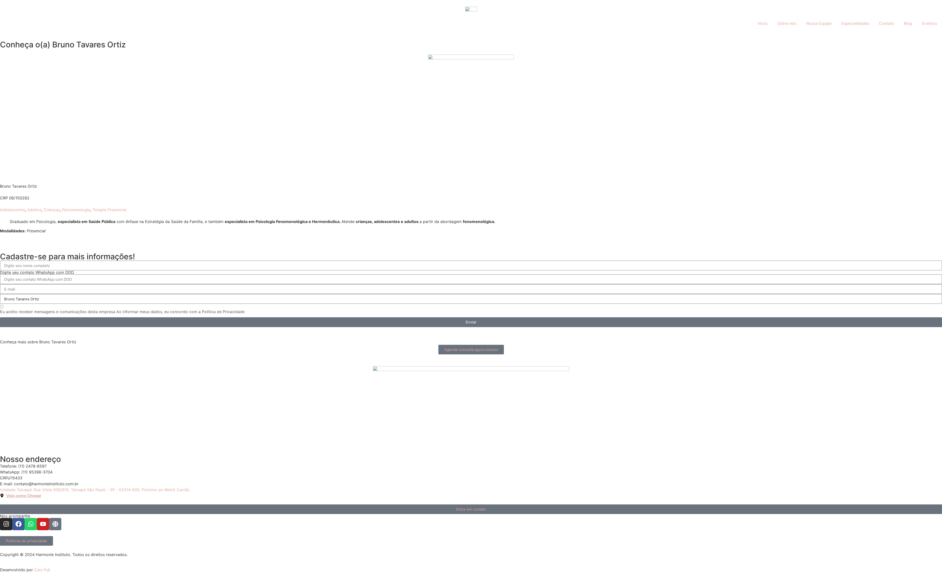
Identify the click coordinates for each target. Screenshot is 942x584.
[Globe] (55, 524)
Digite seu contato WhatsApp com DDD (37, 272)
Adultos (34, 209)
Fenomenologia (76, 209)
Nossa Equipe (819, 23)
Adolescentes (12, 209)
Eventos (929, 23)
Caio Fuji (42, 569)
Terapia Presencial (109, 209)
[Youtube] (43, 524)
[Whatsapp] (31, 524)
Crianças (52, 209)
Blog (908, 23)
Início (763, 23)
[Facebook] (18, 524)
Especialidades (855, 23)
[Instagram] (6, 524)
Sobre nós (786, 23)
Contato (886, 23)
